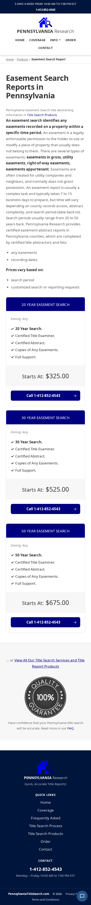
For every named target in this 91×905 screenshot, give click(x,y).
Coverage (37, 40)
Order (70, 40)
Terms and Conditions (45, 899)
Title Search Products (42, 115)
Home (20, 40)
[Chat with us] (82, 896)
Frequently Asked (45, 818)
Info (54, 40)
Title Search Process (45, 825)
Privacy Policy (74, 894)
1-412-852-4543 (45, 10)
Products (22, 59)
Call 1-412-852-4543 (43, 395)
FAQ (70, 728)
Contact (45, 48)
